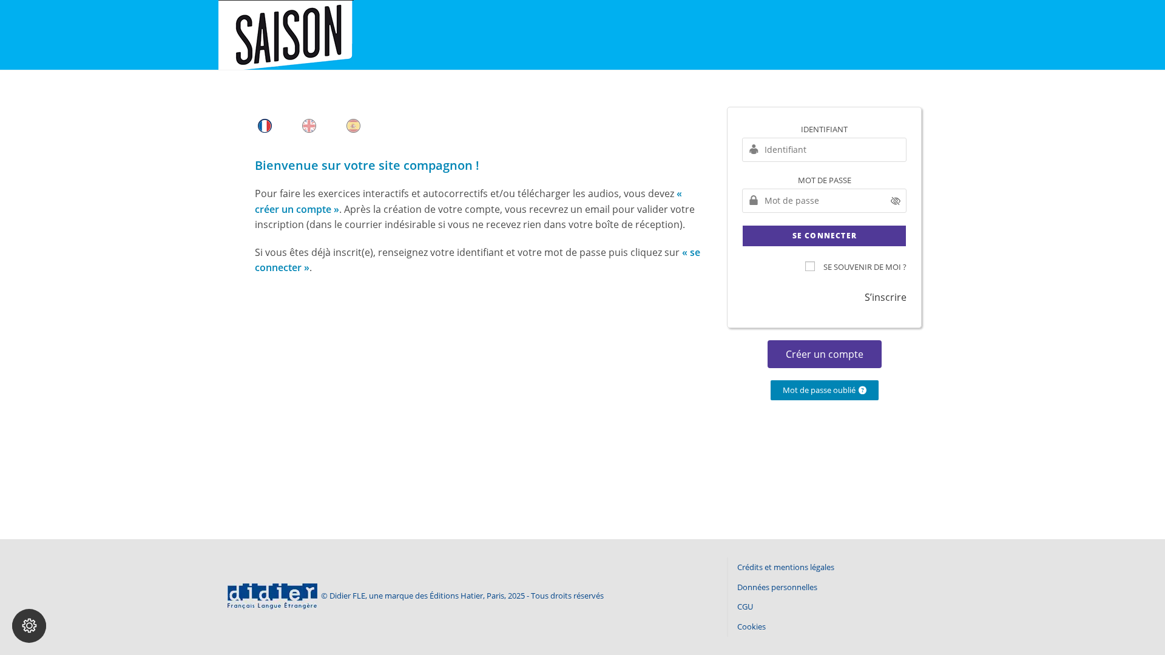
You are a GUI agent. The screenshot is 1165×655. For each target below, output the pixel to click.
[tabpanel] (479, 222)
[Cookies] (29, 626)
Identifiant (824, 129)
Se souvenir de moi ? (865, 266)
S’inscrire (886, 297)
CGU (745, 606)
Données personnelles (777, 587)
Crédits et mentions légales (785, 567)
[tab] (265, 126)
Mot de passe (824, 180)
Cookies (751, 626)
